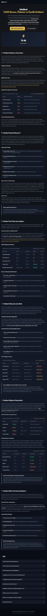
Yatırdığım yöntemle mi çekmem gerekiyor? (12, 579)
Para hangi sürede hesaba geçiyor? (10, 561)
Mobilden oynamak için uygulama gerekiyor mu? (13, 588)
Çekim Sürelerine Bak (18, 28)
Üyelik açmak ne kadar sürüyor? (10, 584)
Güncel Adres (32, 28)
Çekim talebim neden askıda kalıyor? (11, 566)
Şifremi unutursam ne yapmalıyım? (10, 593)
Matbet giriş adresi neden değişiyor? (11, 570)
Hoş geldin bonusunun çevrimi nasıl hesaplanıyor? (14, 575)
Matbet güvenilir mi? (7, 602)
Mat (4, 2)
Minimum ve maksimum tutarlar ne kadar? (12, 597)
